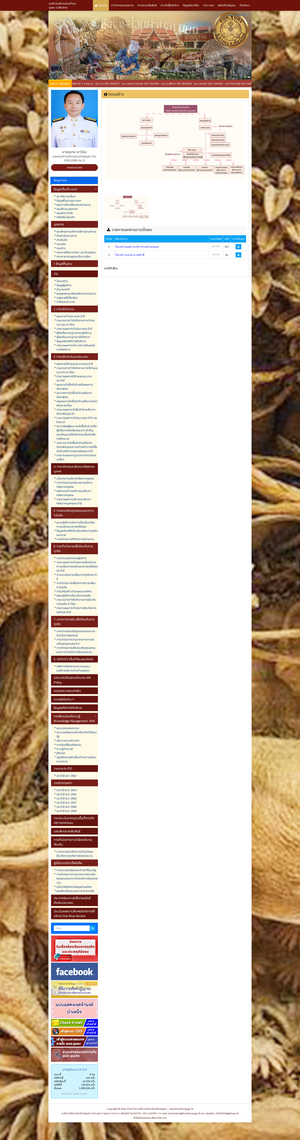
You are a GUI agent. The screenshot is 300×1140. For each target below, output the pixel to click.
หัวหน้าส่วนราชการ (66, 236)
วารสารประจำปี (63, 768)
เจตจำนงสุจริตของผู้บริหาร (71, 558)
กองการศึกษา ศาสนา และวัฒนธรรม (76, 252)
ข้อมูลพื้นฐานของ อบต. (69, 200)
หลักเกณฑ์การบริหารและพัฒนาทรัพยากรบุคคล (73, 493)
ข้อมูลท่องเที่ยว (191, 5)
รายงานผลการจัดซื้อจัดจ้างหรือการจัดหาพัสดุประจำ (75, 411)
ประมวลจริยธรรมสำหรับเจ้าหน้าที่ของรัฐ (76, 734)
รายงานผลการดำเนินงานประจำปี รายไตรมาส (76, 420)
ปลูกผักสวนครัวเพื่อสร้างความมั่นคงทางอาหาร (76, 759)
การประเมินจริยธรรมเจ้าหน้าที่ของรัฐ (76, 870)
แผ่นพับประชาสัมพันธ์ (67, 831)
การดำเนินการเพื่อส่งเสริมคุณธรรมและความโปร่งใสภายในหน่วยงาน (75, 650)
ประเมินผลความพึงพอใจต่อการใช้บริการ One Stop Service (74, 913)
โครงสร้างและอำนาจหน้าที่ (129, 254)
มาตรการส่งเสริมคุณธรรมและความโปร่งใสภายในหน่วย (75, 633)
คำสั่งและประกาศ (65, 302)
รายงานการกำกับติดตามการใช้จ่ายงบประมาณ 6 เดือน (77, 370)
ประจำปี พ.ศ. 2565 (66, 794)
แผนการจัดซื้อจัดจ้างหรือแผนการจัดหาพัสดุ (74, 386)
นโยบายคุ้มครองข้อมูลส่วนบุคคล (73, 887)
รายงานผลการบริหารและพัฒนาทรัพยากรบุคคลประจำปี (73, 501)
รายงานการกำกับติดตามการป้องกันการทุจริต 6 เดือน (76, 602)
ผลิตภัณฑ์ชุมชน (227, 5)
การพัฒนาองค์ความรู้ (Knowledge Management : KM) (74, 718)
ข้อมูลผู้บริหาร (64, 285)
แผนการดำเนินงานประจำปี (70, 316)
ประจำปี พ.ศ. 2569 (66, 811)
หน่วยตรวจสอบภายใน (67, 690)
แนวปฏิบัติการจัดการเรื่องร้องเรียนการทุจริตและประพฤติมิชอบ (75, 524)
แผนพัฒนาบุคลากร (67, 209)
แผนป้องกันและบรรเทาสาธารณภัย (75, 891)
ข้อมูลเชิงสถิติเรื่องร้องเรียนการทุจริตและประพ (77, 533)
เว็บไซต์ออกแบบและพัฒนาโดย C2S (150, 1118)
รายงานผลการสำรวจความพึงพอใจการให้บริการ (75, 347)
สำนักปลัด (62, 240)
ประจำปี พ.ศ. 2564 (66, 790)
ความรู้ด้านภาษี (64, 749)
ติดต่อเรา (245, 5)
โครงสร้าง (62, 281)
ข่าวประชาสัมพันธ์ (147, 5)
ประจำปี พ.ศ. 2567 (66, 802)
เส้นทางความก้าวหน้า (67, 740)
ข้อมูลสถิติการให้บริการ (68, 707)
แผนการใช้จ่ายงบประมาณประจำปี (74, 364)
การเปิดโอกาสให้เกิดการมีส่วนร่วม (75, 539)
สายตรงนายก (74, 167)
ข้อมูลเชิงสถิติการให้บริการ (71, 341)
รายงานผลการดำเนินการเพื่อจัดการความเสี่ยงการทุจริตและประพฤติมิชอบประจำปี (77, 566)
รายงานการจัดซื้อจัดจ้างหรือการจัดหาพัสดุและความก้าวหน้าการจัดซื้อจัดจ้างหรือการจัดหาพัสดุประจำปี (76, 447)
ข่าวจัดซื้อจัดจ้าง (170, 5)
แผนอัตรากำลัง (64, 213)
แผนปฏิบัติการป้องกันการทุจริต (73, 595)
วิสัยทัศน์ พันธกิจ (65, 217)
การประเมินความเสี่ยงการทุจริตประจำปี (76, 577)
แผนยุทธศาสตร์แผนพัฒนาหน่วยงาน (76, 293)
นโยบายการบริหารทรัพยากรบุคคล (75, 478)
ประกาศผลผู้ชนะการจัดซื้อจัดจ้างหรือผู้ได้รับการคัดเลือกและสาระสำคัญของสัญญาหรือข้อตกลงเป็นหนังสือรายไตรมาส (76, 432)
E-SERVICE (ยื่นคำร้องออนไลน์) (73, 659)
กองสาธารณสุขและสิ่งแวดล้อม (73, 256)
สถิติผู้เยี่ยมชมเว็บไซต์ (74, 1069)
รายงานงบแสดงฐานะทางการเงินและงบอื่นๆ (76, 457)
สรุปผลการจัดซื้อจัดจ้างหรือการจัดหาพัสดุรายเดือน (77, 403)
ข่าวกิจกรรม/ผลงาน (122, 5)
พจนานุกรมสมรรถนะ (67, 728)
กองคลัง (61, 244)
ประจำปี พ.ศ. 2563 (66, 776)
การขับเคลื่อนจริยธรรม (68, 745)
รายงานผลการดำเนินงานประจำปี (74, 329)
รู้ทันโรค (60, 753)
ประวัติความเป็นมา (66, 196)
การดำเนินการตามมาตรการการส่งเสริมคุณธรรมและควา (75, 641)
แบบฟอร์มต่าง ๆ (64, 699)
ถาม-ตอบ (208, 5)
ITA (56, 273)
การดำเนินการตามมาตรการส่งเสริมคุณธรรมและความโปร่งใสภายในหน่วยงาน (77, 878)
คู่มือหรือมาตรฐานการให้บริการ (73, 337)
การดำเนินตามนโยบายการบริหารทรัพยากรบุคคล (74, 484)
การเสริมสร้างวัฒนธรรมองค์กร (73, 591)
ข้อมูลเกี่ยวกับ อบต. (65, 189)
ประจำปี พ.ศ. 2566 (66, 798)
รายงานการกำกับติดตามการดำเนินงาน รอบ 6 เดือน (75, 322)
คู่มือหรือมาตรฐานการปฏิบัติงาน (73, 333)
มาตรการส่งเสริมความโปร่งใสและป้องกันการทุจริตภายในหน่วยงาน (74, 853)
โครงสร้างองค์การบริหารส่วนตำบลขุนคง (137, 246)
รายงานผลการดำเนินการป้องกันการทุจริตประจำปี (76, 610)
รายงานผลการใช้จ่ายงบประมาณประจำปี (74, 378)
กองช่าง (61, 248)
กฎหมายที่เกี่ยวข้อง (67, 298)
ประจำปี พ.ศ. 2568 (66, 807)
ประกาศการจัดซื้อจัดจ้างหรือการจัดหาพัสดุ (74, 395)
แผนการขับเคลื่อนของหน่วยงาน (73, 205)
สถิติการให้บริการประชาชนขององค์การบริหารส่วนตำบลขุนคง (73, 668)
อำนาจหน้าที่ (62, 289)
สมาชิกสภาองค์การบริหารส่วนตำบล (76, 231)
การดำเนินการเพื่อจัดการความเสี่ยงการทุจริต (76, 585)
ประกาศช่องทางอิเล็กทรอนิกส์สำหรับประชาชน (72, 900)
